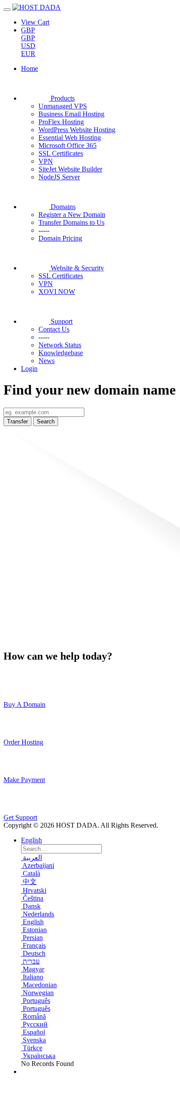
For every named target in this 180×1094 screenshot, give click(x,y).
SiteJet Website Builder (70, 169)
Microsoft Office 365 (67, 145)
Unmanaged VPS (62, 106)
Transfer (17, 421)
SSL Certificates (60, 153)
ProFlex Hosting (61, 122)
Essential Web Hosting (69, 137)
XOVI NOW (56, 291)
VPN (45, 161)
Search (46, 421)
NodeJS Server (59, 177)
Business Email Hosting (71, 114)
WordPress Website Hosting (76, 129)
